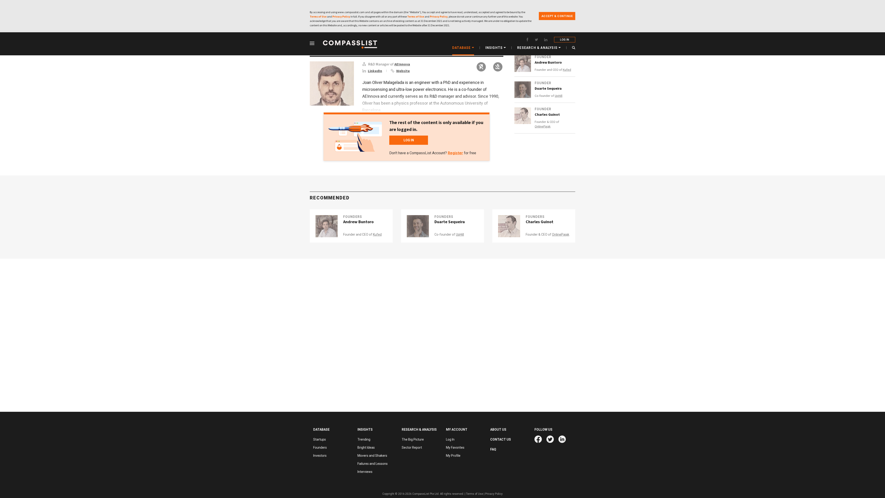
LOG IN (564, 39)
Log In (450, 439)
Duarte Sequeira (548, 88)
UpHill (558, 96)
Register (455, 153)
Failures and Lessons (372, 463)
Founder (543, 57)
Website (403, 70)
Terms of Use (318, 16)
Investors (320, 455)
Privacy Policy (341, 16)
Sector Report (412, 447)
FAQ (493, 449)
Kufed (567, 70)
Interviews (364, 472)
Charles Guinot (547, 114)
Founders (352, 216)
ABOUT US (498, 429)
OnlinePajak (543, 126)
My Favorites (455, 447)
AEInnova (402, 64)
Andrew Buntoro (548, 62)
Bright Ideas (366, 447)
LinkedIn (375, 70)
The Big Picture (413, 439)
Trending (363, 439)
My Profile (453, 455)
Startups (319, 439)
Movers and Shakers (372, 455)
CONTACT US (500, 439)
